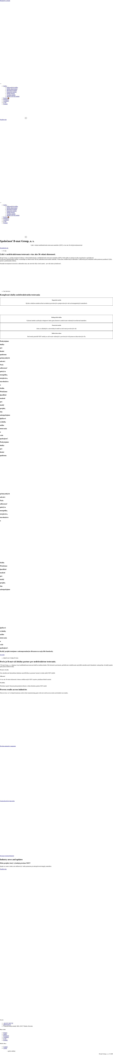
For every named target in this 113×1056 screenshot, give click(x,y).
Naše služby (2, 654)
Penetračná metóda (11, 92)
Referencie (6, 99)
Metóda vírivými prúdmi (13, 96)
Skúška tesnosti (11, 93)
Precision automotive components (8, 746)
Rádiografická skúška (12, 87)
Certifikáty (6, 101)
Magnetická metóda (12, 90)
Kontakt (5, 104)
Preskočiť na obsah (5, 0)
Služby (5, 86)
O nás (4, 102)
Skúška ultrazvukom (12, 89)
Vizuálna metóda (11, 95)
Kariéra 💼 (6, 98)
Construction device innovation (7, 801)
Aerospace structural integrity (7, 855)
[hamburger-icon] (0, 83)
